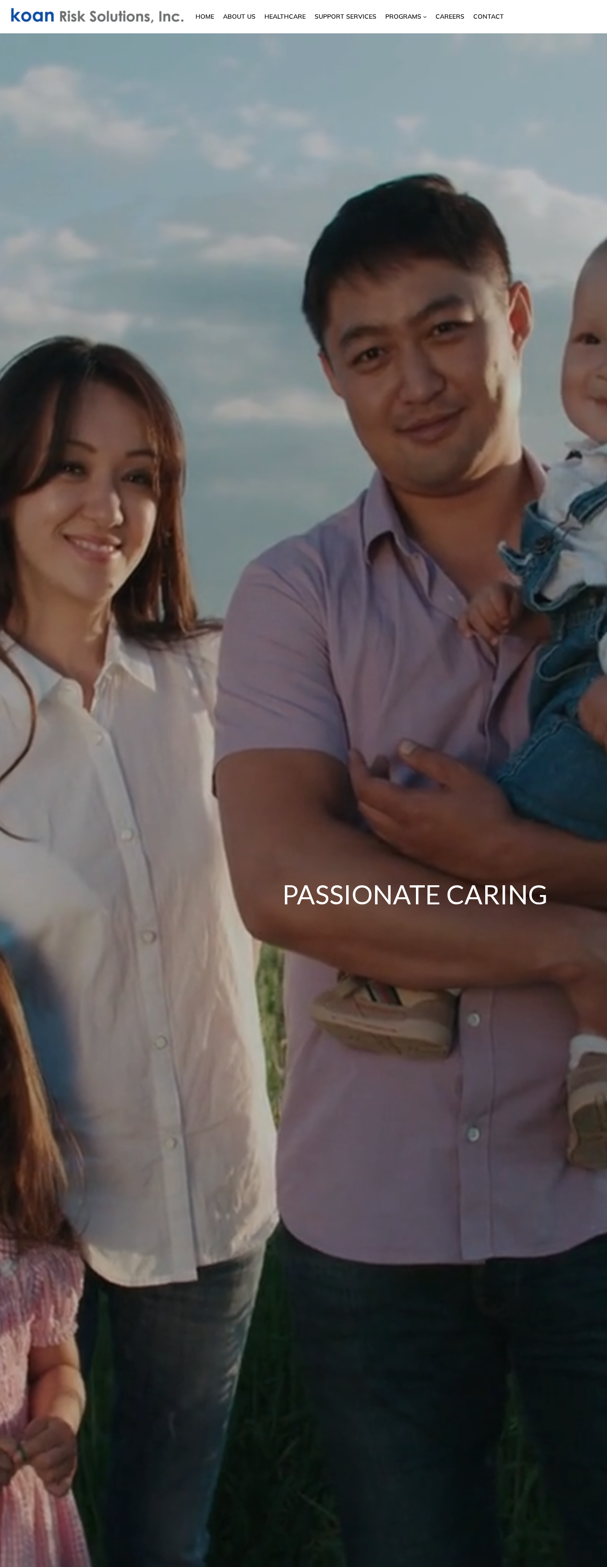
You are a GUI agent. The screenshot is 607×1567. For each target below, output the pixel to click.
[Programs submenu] (425, 16)
